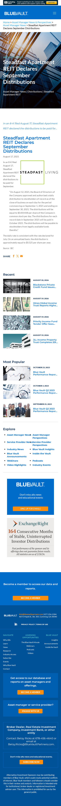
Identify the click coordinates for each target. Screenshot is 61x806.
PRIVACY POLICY (28, 624)
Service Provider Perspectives (42, 443)
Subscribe (7, 658)
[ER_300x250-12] (30, 557)
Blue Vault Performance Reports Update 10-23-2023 (45, 373)
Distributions (35, 91)
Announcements (51, 643)
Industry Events (42, 465)
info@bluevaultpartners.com (31, 614)
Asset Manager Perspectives (41, 436)
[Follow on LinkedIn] (17, 624)
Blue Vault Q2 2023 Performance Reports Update (45, 391)
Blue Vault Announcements (16, 455)
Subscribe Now (31, 762)
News (5, 647)
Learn (5, 643)
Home (6, 22)
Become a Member (30, 598)
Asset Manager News (14, 25)
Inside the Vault (42, 453)
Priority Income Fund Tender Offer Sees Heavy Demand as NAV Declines (45, 322)
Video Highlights (16, 465)
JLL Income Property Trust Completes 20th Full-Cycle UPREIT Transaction (45, 341)
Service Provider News (20, 442)
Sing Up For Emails (30, 508)
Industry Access (9, 654)
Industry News (15, 449)
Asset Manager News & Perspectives (31, 22)
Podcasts (38, 460)
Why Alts (6, 640)
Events (6, 661)
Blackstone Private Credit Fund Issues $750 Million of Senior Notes (45, 286)
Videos (30, 653)
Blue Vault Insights (43, 449)
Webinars (12, 460)
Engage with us (30, 711)
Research (7, 651)
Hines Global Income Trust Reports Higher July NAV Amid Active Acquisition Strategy (45, 304)
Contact (6, 669)
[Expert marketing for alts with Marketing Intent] (30, 5)
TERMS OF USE (42, 624)
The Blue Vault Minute (30, 642)
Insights (54, 640)
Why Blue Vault (9, 665)
